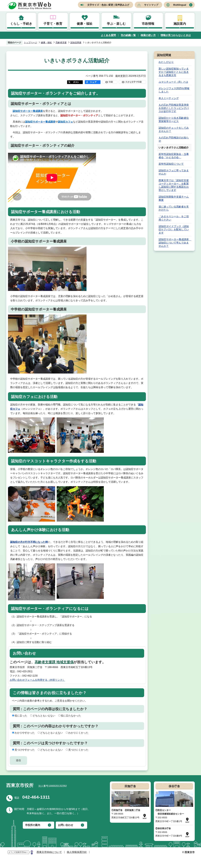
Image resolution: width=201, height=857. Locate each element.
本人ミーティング (169, 98)
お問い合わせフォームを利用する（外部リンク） (37, 680)
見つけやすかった (25, 749)
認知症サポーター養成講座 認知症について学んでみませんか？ (175, 242)
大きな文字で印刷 (133, 82)
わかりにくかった (78, 732)
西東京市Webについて (49, 852)
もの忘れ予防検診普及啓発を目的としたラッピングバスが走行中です (174, 108)
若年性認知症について (171, 164)
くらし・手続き (21, 23)
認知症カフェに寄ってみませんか (174, 172)
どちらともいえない (44, 715)
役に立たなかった (71, 715)
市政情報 (148, 23)
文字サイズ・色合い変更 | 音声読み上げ (108, 4)
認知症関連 (75, 42)
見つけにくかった (78, 749)
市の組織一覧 (128, 35)
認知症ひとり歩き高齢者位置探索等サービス (174, 120)
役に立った (21, 715)
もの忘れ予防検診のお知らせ (174, 139)
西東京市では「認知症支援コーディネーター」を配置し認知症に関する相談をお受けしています (174, 185)
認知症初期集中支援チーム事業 (174, 198)
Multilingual (179, 4)
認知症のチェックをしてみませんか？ (174, 129)
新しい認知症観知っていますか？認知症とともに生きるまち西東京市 (174, 72)
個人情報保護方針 (77, 852)
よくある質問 (108, 35)
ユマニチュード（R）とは (173, 82)
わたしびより (166, 62)
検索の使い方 (148, 35)
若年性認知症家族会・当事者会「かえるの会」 (174, 156)
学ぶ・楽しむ (116, 23)
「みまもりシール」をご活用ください (174, 218)
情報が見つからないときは (176, 35)
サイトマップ (151, 4)
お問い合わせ (65, 825)
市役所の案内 (32, 825)
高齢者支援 (61, 42)
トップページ (30, 42)
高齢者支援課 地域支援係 (54, 662)
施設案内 (180, 23)
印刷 (111, 82)
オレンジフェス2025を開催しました (174, 90)
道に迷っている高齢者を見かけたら (174, 208)
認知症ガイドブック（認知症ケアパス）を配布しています (174, 229)
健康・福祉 (84, 23)
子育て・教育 (52, 23)
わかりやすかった (25, 732)
